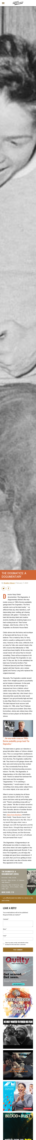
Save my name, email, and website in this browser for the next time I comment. (16, 943)
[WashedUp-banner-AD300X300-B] (18, 1051)
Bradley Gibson (9, 583)
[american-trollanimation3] (18, 988)
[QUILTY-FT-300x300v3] (18, 957)
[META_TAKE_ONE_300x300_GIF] (18, 1020)
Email (5, 936)
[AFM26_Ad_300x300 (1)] (18, 1082)
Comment (6, 919)
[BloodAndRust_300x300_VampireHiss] (18, 1113)
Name (5, 929)
